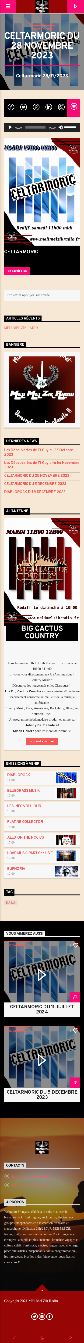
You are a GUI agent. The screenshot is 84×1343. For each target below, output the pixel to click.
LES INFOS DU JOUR (24, 806)
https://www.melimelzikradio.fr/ (33, 1176)
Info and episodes (41, 741)
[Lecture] (10, 127)
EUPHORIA (16, 869)
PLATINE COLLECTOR (25, 822)
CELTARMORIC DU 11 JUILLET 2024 (42, 1009)
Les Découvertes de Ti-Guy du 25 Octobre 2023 (38, 452)
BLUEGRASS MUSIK (23, 791)
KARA (11, 902)
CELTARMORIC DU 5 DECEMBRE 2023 (35, 484)
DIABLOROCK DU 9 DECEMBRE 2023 (34, 492)
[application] (42, 127)
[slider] (70, 127)
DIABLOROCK (18, 775)
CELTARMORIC (42, 29)
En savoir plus (17, 271)
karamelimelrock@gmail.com (31, 1185)
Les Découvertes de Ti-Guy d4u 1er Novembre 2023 (41, 465)
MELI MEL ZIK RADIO (21, 328)
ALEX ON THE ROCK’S (25, 837)
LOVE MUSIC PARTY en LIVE (30, 853)
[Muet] (60, 127)
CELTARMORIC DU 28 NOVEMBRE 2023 (36, 476)
